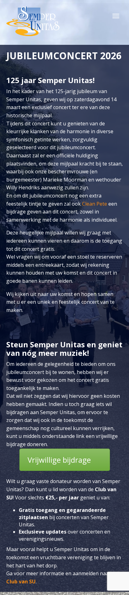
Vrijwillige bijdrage (59, 460)
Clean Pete (94, 203)
